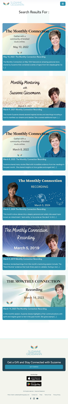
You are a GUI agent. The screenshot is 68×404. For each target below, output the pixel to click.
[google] (34, 383)
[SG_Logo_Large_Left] (13, 2)
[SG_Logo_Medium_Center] (34, 345)
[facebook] (31, 398)
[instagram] (34, 398)
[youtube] (37, 398)
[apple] (34, 377)
